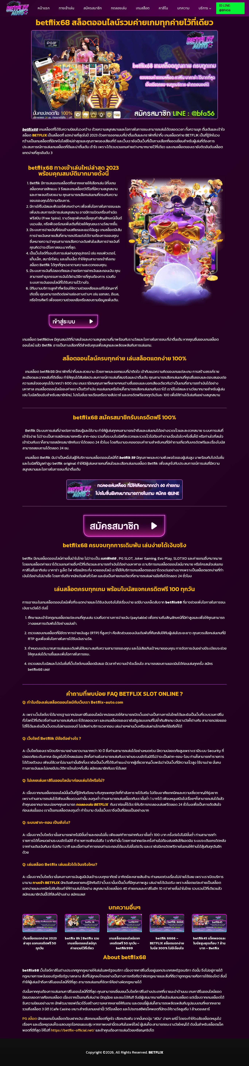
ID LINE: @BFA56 (224, 8)
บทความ (183, 8)
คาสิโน (163, 8)
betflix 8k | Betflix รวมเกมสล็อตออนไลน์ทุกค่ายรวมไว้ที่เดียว (82, 943)
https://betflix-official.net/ (73, 1030)
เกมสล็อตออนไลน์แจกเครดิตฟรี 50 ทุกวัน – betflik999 (124, 943)
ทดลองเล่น (119, 8)
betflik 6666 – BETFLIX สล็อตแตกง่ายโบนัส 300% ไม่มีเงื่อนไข (167, 943)
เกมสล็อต (142, 8)
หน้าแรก (44, 8)
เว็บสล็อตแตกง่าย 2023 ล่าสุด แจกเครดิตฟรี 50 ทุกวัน (40, 943)
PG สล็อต (29, 1018)
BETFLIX (39, 135)
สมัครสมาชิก (92, 8)
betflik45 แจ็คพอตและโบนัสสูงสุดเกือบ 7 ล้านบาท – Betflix (209, 943)
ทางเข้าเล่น (66, 8)
